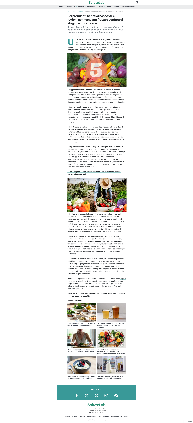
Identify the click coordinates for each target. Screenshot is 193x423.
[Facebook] (77, 395)
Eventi (100, 7)
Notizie (61, 7)
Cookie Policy (124, 416)
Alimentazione (80, 11)
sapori (123, 279)
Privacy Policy (115, 416)
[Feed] (116, 395)
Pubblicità (106, 416)
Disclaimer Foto (91, 416)
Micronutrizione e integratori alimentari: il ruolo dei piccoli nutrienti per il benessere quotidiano (111, 352)
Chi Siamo (67, 416)
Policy (99, 416)
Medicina (91, 7)
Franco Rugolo (73, 36)
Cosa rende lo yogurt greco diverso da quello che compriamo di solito (81, 377)
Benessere (71, 7)
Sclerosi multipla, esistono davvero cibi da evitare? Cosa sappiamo (81, 324)
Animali (81, 7)
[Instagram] (106, 395)
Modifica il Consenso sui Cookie (96, 420)
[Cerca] (137, 2)
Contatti (74, 416)
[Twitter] (87, 395)
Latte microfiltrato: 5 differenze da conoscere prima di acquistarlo (110, 377)
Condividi (189, 421)
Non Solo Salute (128, 7)
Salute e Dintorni (112, 7)
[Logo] (96, 2)
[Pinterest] (96, 395)
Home (68, 11)
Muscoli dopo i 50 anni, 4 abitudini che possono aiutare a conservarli (80, 351)
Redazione (82, 416)
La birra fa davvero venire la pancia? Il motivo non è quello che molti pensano (111, 325)
